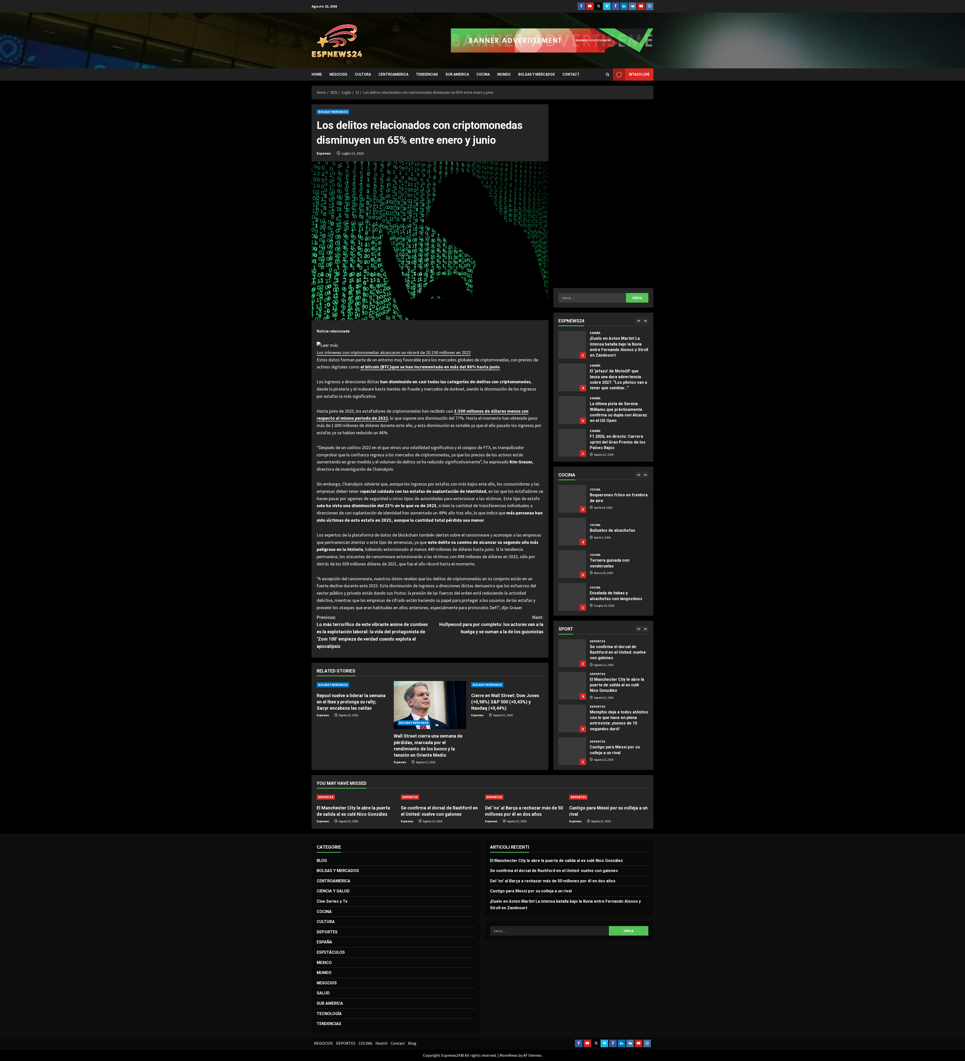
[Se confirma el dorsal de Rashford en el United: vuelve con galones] (440, 797)
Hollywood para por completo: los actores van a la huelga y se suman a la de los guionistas (491, 625)
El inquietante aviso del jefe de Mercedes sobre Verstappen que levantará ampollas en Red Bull (572, 443)
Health (381, 1043)
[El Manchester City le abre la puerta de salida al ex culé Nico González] (356, 797)
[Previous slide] (638, 321)
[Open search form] (607, 74)
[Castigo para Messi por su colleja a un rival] (608, 797)
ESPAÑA (595, 332)
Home (317, 74)
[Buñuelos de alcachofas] (572, 499)
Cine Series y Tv (332, 901)
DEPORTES (597, 641)
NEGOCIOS (338, 74)
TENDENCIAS (427, 74)
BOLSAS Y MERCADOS (536, 74)
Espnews (324, 153)
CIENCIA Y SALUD (333, 891)
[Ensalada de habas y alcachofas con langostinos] (572, 564)
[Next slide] (645, 321)
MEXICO (324, 962)
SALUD (323, 993)
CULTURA (363, 74)
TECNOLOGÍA (329, 1013)
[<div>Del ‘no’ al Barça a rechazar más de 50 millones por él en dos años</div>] (524, 797)
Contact (571, 74)
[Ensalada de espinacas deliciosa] (572, 597)
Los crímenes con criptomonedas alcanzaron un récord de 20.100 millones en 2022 (394, 352)
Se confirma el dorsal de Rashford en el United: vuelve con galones (554, 870)
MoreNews (509, 1055)
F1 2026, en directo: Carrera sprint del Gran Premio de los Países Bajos (572, 410)
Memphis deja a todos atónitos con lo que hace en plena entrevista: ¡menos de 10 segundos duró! (572, 686)
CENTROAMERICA (393, 74)
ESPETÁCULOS (331, 952)
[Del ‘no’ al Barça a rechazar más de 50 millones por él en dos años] (572, 751)
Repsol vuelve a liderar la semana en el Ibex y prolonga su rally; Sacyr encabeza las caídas (351, 702)
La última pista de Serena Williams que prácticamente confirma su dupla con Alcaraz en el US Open (572, 377)
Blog (412, 1043)
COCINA (483, 74)
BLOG (322, 860)
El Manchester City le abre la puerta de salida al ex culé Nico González (572, 653)
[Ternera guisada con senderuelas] (572, 531)
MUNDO (504, 74)
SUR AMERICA (457, 74)
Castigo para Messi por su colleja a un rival (572, 718)
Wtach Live (639, 74)
